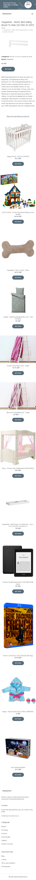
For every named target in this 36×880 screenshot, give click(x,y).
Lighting (3, 840)
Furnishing (4, 830)
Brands (12, 56)
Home (3, 28)
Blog (2, 856)
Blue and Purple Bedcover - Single (18, 412)
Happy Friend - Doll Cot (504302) (18, 156)
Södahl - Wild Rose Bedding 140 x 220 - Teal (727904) (18, 318)
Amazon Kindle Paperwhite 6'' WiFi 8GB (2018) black (18, 583)
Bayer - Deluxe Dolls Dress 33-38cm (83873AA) (18, 712)
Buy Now (8, 69)
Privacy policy (5, 866)
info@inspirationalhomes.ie (10, 816)
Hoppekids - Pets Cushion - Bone (18, 270)
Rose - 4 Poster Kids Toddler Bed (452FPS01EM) (18, 468)
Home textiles (5, 837)
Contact (3, 859)
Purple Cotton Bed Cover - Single (18, 366)
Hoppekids (24, 56)
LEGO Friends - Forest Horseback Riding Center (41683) (18, 213)
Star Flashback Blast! (18, 767)
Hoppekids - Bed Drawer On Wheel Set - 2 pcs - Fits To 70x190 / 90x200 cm (18, 525)
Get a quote (28, 3)
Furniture (18, 56)
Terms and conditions (8, 863)
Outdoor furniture (7, 844)
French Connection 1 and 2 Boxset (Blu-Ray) (18, 656)
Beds (30, 56)
